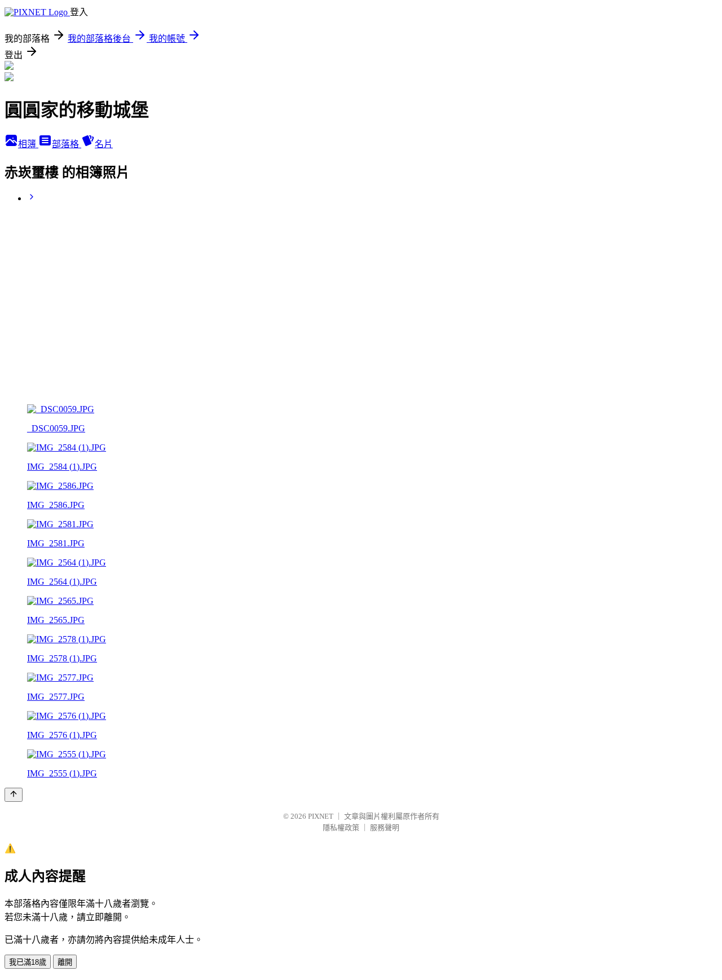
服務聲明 (384, 827)
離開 (65, 962)
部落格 (66, 144)
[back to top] (14, 795)
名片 (104, 144)
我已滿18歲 (27, 962)
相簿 (28, 144)
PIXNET (320, 816)
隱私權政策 (341, 827)
